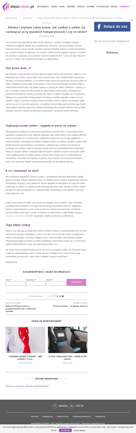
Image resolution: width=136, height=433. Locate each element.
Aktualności (43, 6)
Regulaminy (100, 416)
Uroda (54, 6)
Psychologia (103, 6)
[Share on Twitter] (57, 296)
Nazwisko (31, 279)
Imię (8, 279)
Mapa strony (62, 416)
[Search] (132, 20)
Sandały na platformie (15, 216)
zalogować (19, 386)
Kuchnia (90, 6)
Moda (62, 6)
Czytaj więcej (79, 430)
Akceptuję (65, 430)
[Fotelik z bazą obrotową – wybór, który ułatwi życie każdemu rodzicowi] (68, 340)
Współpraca (47, 416)
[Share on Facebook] (54, 296)
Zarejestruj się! (122, 41)
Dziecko (81, 6)
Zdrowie (71, 6)
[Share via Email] (63, 296)
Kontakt (34, 416)
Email (49, 279)
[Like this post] (51, 296)
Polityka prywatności (82, 416)
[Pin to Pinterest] (60, 296)
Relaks (114, 6)
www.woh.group (98, 423)
